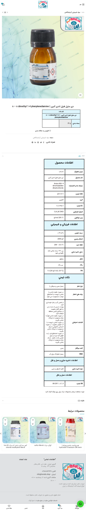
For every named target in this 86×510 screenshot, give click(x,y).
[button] (80, 504)
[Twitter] (41, 142)
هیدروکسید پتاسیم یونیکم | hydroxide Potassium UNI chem (70, 446)
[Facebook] (43, 142)
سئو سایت (39, 500)
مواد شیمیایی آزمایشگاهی (72, 12)
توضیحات (81, 156)
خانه (83, 12)
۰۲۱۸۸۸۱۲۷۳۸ (47, 471)
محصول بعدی (3, 12)
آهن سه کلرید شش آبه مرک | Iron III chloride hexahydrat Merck (15, 446)
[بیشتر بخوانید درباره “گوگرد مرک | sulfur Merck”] (33, 424)
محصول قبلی (7, 12)
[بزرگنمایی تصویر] (80, 95)
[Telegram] (32, 142)
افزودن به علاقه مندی (42, 131)
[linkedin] (35, 142)
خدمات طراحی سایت (50, 500)
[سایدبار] (83, 156)
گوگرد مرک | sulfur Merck (42, 445)
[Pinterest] (38, 142)
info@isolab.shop (43, 474)
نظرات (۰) (81, 400)
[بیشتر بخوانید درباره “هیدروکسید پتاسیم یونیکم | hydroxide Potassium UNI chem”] (60, 424)
